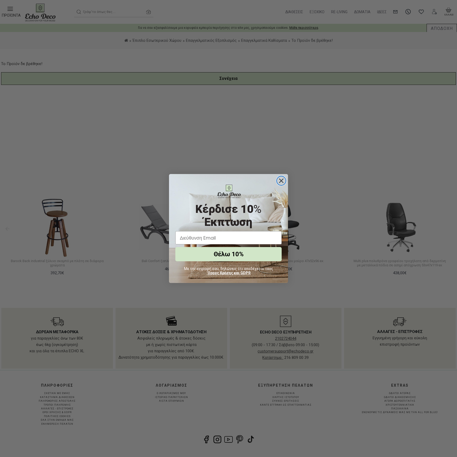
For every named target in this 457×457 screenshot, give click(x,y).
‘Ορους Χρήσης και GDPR (229, 273)
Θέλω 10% (229, 254)
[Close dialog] (281, 180)
